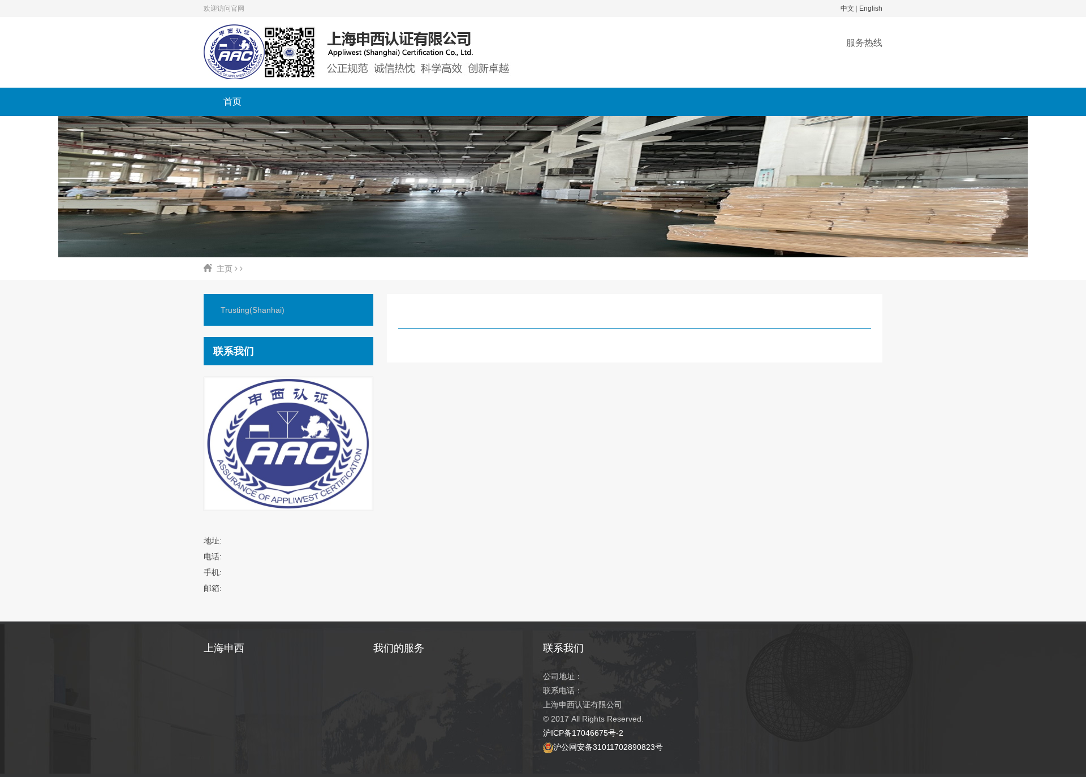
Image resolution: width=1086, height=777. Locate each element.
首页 (232, 101)
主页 (224, 268)
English (870, 8)
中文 (847, 8)
